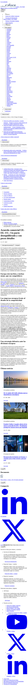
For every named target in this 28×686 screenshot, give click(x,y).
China (8, 41)
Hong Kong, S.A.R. (11, 57)
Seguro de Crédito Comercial (13, 605)
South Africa (10, 91)
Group (8, 56)
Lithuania (9, 68)
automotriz (10, 307)
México (12, 285)
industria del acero (5, 306)
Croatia (8, 43)
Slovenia (9, 89)
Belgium (9, 34)
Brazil (8, 35)
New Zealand (10, 73)
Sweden (8, 95)
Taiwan (8, 97)
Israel (8, 62)
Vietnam (9, 105)
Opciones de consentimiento (10, 684)
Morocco (9, 70)
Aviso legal (6, 678)
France (8, 52)
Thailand (9, 99)
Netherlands (9, 72)
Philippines (9, 77)
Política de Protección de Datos (11, 680)
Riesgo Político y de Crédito (13, 608)
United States (10, 104)
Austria (8, 31)
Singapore (9, 87)
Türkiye (8, 100)
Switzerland (9, 96)
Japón (4, 283)
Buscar (17, 215)
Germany (9, 53)
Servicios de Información (12, 607)
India (8, 60)
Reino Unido (4, 281)
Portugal (9, 80)
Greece (8, 54)
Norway (8, 74)
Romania (9, 83)
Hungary (9, 58)
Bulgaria (9, 37)
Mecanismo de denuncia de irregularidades (14, 681)
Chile (8, 39)
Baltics (8, 33)
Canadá (7, 285)
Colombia (9, 42)
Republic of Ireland (11, 81)
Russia (8, 84)
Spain (8, 93)
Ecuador (9, 48)
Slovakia (9, 88)
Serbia (8, 85)
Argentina (9, 29)
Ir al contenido (4, 1)
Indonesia (9, 61)
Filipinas (3, 284)
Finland (8, 50)
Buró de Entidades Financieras (11, 682)
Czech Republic (10, 45)
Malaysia (9, 69)
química (16, 307)
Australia (9, 30)
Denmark (9, 46)
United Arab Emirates (12, 103)
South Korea (10, 92)
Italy (8, 64)
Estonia (8, 49)
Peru (8, 76)
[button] (7, 14)
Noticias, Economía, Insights (13, 609)
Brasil (23, 285)
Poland (8, 78)
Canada (8, 38)
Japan (8, 65)
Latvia (8, 66)
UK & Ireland (10, 101)
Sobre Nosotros (10, 611)
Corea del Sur (17, 285)
